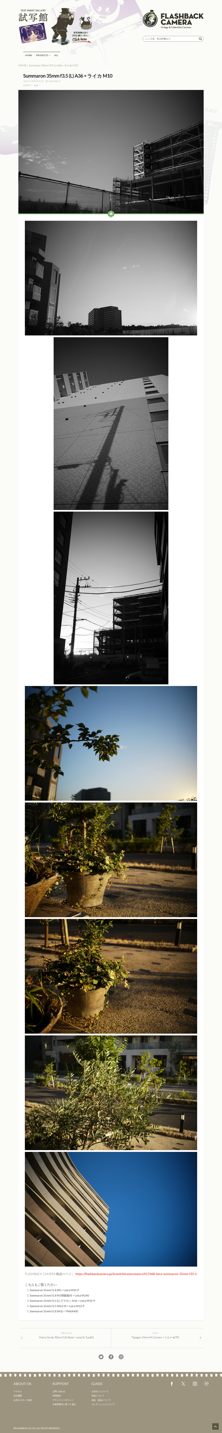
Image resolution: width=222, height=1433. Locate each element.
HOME (28, 55)
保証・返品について (101, 1400)
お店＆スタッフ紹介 (23, 1400)
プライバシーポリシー (63, 1400)
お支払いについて (99, 1391)
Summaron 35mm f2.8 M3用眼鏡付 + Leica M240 (59, 1295)
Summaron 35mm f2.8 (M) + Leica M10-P (54, 1290)
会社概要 (17, 1395)
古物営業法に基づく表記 (64, 1404)
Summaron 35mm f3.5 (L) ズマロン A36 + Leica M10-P (62, 1300)
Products (42, 55)
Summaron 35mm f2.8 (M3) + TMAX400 (54, 1311)
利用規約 (56, 1395)
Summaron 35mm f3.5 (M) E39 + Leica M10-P (57, 1306)
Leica (26, 81)
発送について (97, 1395)
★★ (36, 85)
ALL (56, 55)
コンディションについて (103, 1404)
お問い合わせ (58, 1391)
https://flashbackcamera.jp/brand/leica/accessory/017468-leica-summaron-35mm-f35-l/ (136, 1274)
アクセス (17, 1391)
